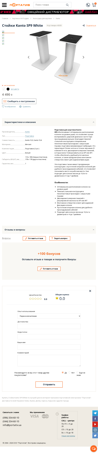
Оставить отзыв (35, 238)
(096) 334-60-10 (11, 417)
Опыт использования (26, 311)
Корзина (95, 3)
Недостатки (22, 332)
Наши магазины (68, 436)
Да (66, 372)
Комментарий (23, 353)
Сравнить (27, 106)
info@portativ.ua (12, 425)
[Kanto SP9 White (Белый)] (4, 89)
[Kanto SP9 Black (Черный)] (8, 89)
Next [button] (83, 57)
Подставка (29, 136)
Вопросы (6, 238)
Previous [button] (28, 57)
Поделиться (91, 25)
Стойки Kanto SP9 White (22, 25)
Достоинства (22, 322)
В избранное (10, 106)
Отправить (49, 384)
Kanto (27, 132)
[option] (8, 32)
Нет (73, 372)
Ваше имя (21, 342)
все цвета (15, 89)
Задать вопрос (61, 238)
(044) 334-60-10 (11, 421)
